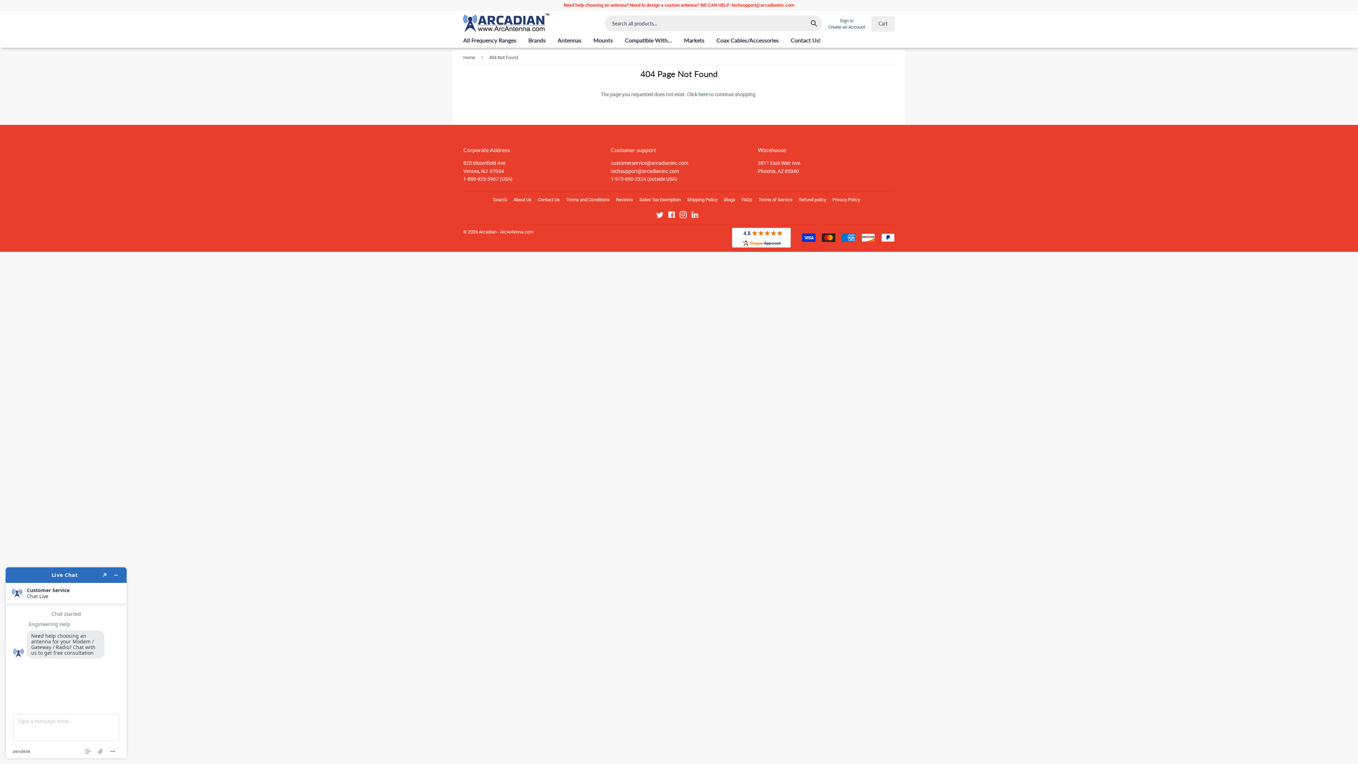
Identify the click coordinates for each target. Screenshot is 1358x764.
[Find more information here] (66, 663)
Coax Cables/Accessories (747, 40)
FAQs (747, 199)
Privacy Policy (846, 199)
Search (500, 199)
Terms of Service (776, 199)
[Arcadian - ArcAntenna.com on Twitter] (659, 216)
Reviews (624, 199)
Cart (883, 24)
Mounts (603, 40)
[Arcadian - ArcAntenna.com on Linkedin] (694, 216)
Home (469, 57)
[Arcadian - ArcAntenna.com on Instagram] (683, 216)
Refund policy (812, 199)
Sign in (846, 20)
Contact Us (549, 199)
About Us (522, 199)
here (703, 94)
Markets (694, 40)
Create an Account (846, 27)
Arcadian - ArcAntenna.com (506, 232)
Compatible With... (648, 40)
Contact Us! (805, 40)
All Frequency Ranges (489, 40)
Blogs (729, 199)
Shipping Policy (702, 199)
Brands (537, 40)
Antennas (569, 40)
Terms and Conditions (588, 199)
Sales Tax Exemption (660, 199)
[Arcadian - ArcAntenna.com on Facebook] (671, 216)
